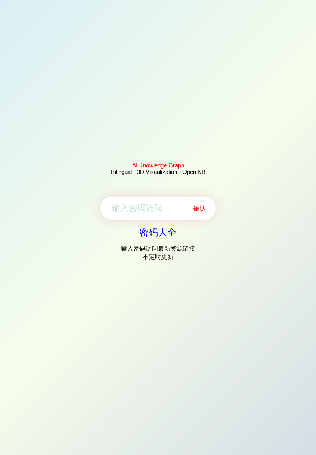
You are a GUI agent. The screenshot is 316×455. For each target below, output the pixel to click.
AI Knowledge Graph (158, 165)
